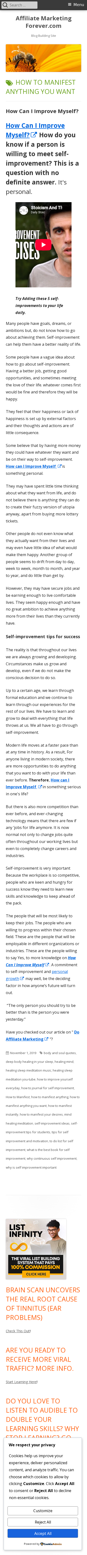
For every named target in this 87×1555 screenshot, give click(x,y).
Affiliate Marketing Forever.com (44, 22)
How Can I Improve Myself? (42, 111)
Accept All (42, 1533)
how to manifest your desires (41, 1114)
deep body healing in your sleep (29, 1061)
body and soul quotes (60, 1053)
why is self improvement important (31, 1167)
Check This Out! (18, 1331)
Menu (78, 4)
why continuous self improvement (52, 1158)
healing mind (64, 1061)
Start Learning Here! (21, 1381)
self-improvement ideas (52, 1123)
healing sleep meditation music (28, 1070)
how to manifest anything (49, 1097)
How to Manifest (18, 1097)
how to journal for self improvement (47, 1088)
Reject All (43, 1522)
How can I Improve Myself (34, 466)
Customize (42, 1510)
